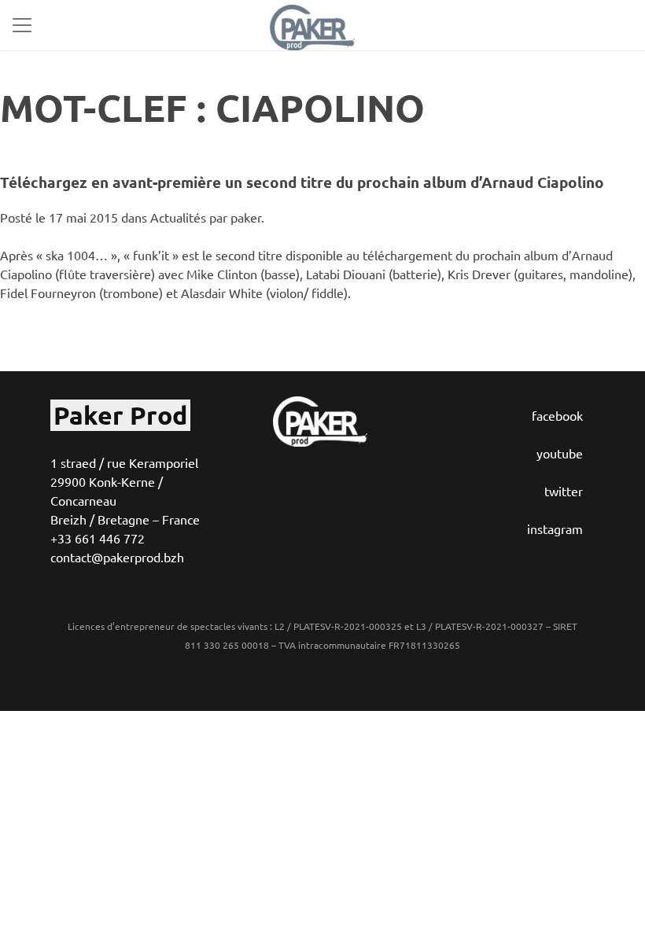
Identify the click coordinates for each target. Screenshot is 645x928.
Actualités (178, 217)
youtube (559, 453)
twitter (563, 491)
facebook (557, 415)
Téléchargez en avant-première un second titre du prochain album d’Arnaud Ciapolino (302, 182)
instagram (555, 528)
